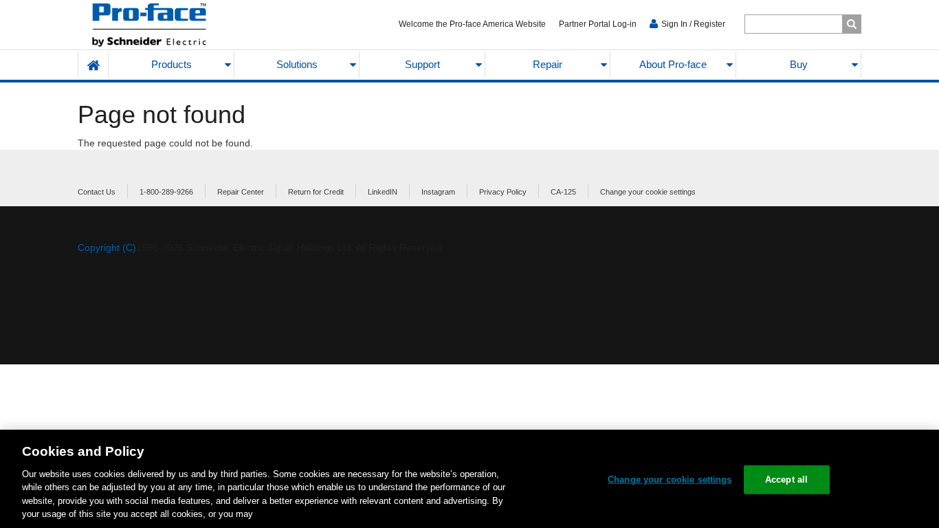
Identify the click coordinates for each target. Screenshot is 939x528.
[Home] (182, 25)
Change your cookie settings (648, 192)
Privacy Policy (503, 192)
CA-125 (563, 192)
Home (93, 65)
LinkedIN (382, 192)
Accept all (786, 479)
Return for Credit (316, 192)
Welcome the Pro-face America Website (472, 24)
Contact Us (96, 192)
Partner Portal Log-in (598, 24)
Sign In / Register (693, 24)
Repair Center (240, 192)
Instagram (438, 192)
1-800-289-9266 (166, 192)
